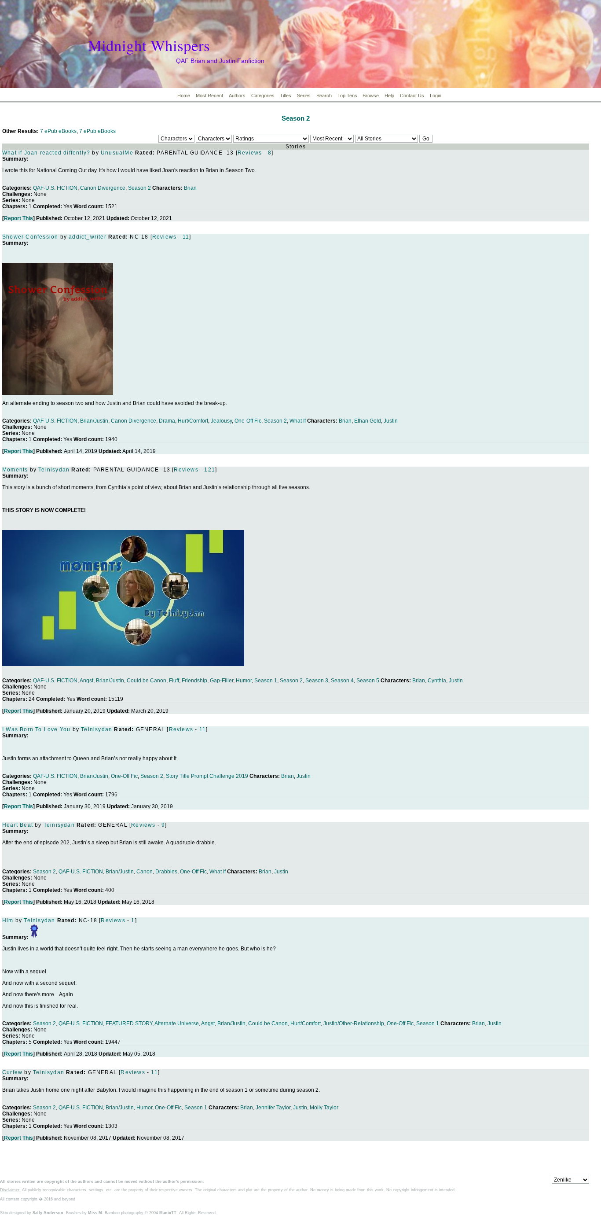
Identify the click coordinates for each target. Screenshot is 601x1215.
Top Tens (347, 95)
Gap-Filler (221, 680)
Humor (244, 680)
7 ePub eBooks (58, 131)
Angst (86, 680)
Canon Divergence (102, 188)
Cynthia (437, 680)
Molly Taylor (324, 1108)
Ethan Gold (367, 421)
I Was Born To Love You (36, 729)
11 (186, 237)
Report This (18, 218)
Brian (190, 188)
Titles (285, 95)
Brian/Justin (94, 421)
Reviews (250, 153)
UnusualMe (117, 153)
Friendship (194, 680)
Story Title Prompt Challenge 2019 (207, 776)
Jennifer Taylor (273, 1108)
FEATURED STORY (129, 1023)
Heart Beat (17, 825)
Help (389, 95)
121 (209, 470)
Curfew (13, 1072)
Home (183, 95)
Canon (144, 872)
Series (304, 95)
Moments (15, 470)
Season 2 (296, 118)
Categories (263, 95)
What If (298, 421)
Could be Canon (146, 680)
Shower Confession (30, 237)
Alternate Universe (176, 1023)
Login (435, 95)
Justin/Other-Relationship (353, 1023)
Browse (371, 95)
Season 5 (367, 680)
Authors (237, 95)
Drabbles (166, 872)
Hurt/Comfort (193, 421)
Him (8, 920)
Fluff (174, 680)
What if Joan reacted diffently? (46, 153)
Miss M (95, 1213)
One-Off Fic (248, 421)
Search (324, 95)
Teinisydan (54, 470)
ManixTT (167, 1213)
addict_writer (87, 237)
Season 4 (342, 680)
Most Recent (209, 95)
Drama (167, 421)
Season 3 (316, 680)
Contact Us (412, 95)
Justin (391, 421)
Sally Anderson (48, 1213)
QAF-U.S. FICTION (55, 188)
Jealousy (221, 421)
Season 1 (265, 680)
